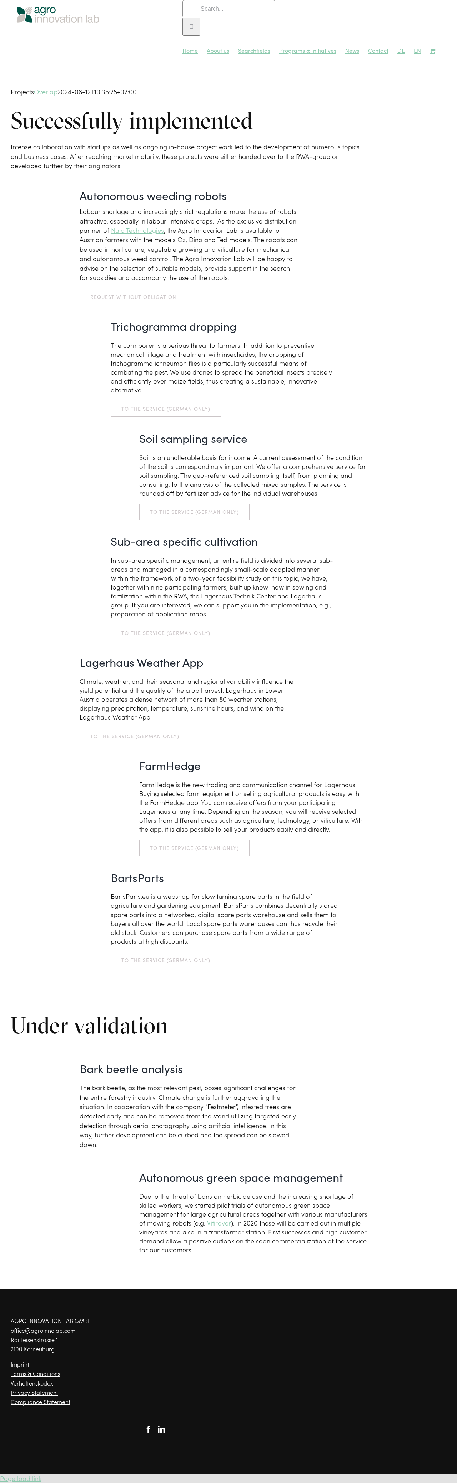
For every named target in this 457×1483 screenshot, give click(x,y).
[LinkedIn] (161, 1429)
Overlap (45, 91)
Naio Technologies (137, 230)
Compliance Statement (40, 1402)
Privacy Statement (34, 1392)
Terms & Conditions (35, 1373)
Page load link (20, 1478)
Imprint (20, 1364)
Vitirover (219, 1222)
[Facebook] (148, 1429)
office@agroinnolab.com (43, 1330)
